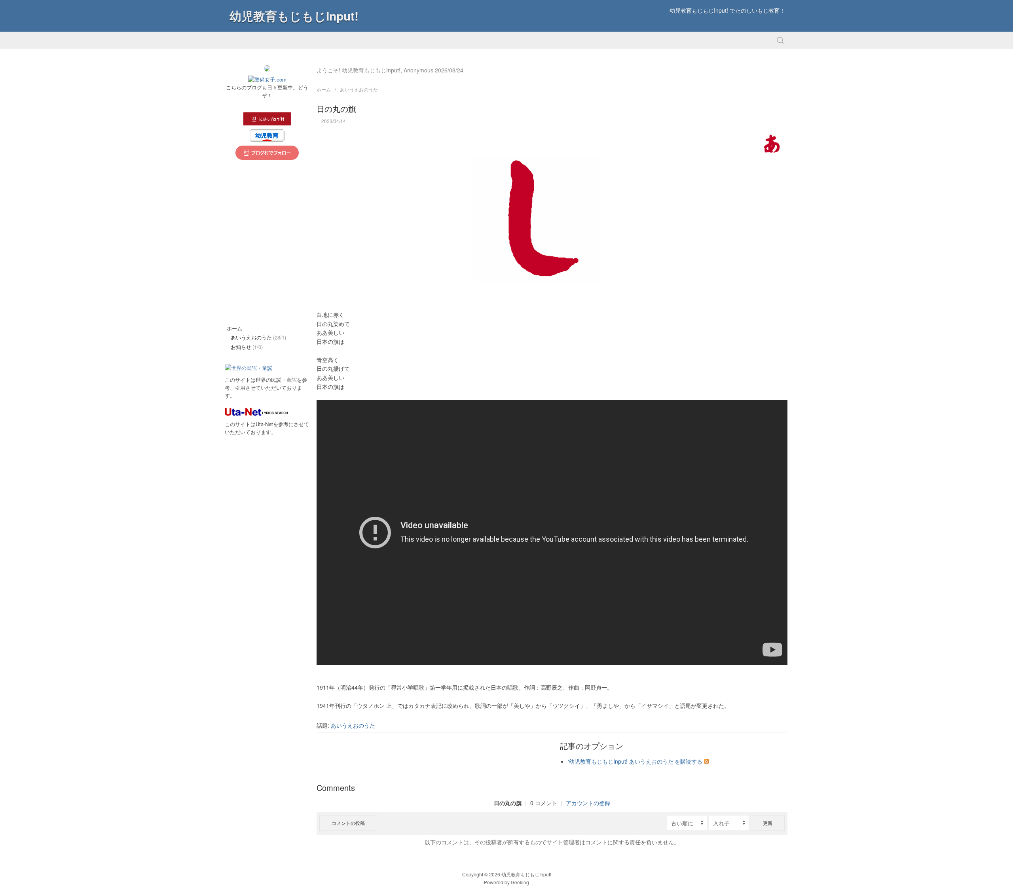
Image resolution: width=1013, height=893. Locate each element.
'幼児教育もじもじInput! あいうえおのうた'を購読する (635, 761)
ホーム (324, 89)
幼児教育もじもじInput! (294, 15)
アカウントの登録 (588, 803)
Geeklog (520, 882)
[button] (780, 40)
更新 (767, 822)
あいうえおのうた (359, 89)
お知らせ (247, 347)
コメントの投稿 (348, 822)
